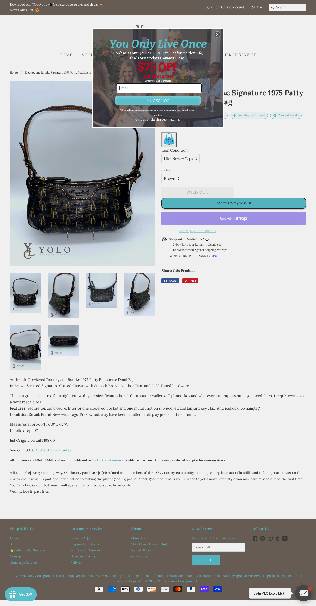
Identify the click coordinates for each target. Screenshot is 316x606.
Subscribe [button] (158, 100)
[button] (217, 34)
